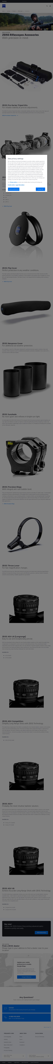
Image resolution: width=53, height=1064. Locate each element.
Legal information (19, 185)
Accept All (40, 189)
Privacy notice (13, 182)
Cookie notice (11, 185)
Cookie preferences (14, 189)
